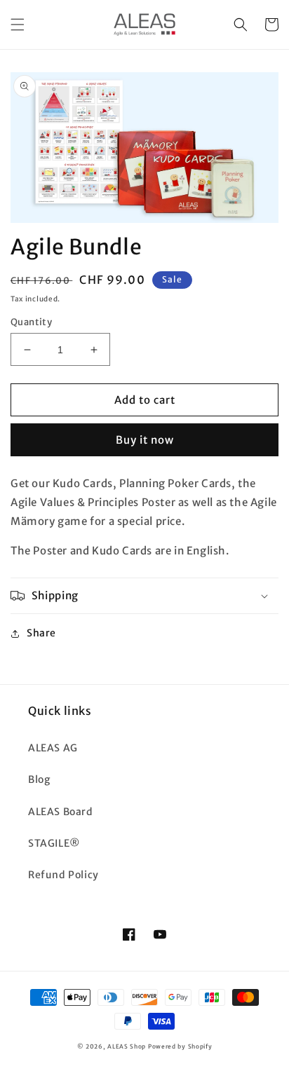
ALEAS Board (60, 811)
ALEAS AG (53, 748)
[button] (17, 24)
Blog (39, 779)
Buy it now (145, 439)
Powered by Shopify (180, 1046)
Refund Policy (63, 874)
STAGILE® (54, 843)
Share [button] (41, 633)
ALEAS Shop (126, 1046)
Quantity (31, 322)
